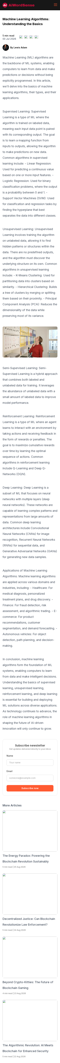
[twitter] (21, 37)
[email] (36, 37)
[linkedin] (31, 37)
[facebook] (26, 37)
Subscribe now (30, 788)
